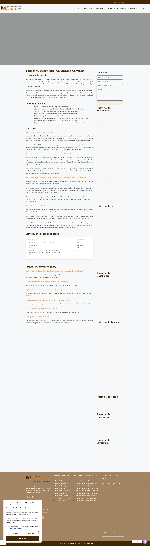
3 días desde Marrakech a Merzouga (107, 128)
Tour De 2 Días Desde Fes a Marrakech (108, 212)
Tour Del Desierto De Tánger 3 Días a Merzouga (109, 333)
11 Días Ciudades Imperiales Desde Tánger (109, 379)
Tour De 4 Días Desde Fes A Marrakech (108, 233)
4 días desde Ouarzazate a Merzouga (108, 434)
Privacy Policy (15, 528)
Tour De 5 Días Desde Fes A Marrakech (108, 244)
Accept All (22, 538)
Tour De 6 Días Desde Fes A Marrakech (108, 256)
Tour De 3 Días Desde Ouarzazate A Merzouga (107, 428)
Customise (14, 533)
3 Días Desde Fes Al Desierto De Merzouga (108, 227)
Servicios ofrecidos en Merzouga (127, 8)
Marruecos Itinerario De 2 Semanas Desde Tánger (108, 391)
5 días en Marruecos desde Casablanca (108, 293)
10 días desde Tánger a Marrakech (106, 374)
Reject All (31, 533)
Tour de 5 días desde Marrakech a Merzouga (107, 156)
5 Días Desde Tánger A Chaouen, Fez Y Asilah (106, 345)
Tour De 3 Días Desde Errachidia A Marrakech (107, 460)
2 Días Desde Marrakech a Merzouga (108, 122)
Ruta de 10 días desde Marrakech (106, 200)
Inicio (79, 8)
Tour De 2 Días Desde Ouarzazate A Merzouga (107, 423)
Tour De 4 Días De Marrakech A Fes (109, 145)
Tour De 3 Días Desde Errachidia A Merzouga (107, 466)
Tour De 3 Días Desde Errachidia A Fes (106, 454)
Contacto (145, 8)
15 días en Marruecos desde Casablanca (108, 316)
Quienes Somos (88, 8)
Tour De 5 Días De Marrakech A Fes (109, 151)
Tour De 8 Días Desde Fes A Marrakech (108, 267)
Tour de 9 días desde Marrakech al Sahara (106, 194)
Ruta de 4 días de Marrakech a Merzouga (109, 139)
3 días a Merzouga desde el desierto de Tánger (108, 328)
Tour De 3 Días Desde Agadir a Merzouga (109, 402)
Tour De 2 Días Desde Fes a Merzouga (108, 217)
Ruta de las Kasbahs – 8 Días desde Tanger (109, 368)
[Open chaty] (145, 541)
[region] (22, 521)
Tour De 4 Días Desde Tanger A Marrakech (109, 339)
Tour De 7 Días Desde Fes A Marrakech (108, 261)
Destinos (110, 8)
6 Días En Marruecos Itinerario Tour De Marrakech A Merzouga (109, 163)
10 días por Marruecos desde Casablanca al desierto (109, 310)
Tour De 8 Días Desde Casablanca (106, 304)
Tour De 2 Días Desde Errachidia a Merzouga (107, 448)
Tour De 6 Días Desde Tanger (109, 350)
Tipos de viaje (99, 8)
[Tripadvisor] (42, 517)
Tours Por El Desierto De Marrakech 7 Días (107, 177)
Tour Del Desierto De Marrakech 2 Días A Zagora (108, 116)
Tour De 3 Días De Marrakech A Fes (109, 133)
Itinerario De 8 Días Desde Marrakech (108, 188)
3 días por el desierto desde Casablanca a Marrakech (108, 282)
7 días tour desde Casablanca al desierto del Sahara (109, 299)
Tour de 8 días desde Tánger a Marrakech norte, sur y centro (109, 362)
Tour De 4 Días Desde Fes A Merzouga (108, 239)
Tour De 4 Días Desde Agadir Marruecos (109, 408)
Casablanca (46, 79)
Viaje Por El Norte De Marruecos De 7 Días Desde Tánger (108, 355)
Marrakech (56, 79)
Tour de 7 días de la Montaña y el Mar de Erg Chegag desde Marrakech (109, 170)
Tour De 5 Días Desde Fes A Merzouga (108, 250)
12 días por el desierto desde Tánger (108, 385)
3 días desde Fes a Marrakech (109, 222)
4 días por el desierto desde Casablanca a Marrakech (108, 287)
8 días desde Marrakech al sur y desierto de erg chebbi (109, 183)
